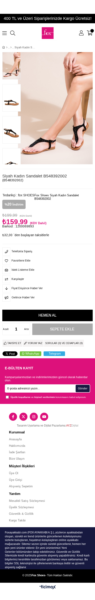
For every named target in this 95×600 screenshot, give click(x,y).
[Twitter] (23, 417)
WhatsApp (32, 353)
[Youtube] (44, 417)
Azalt (6, 329)
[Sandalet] (11, 47)
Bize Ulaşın (16, 458)
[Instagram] (34, 417)
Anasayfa (15, 439)
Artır (26, 329)
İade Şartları (17, 452)
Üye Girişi (15, 480)
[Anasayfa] (6, 47)
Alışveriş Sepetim (21, 486)
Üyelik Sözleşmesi (21, 507)
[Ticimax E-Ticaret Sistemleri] (47, 587)
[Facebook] (13, 417)
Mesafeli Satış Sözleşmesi (27, 501)
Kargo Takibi (17, 520)
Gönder (82, 388)
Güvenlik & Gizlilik (21, 513)
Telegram (55, 353)
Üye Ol (13, 473)
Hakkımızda (17, 445)
